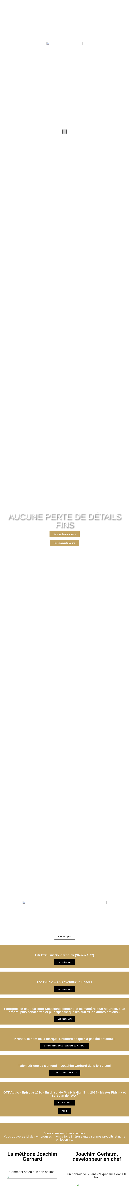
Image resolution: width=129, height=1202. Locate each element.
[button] (64, 131)
